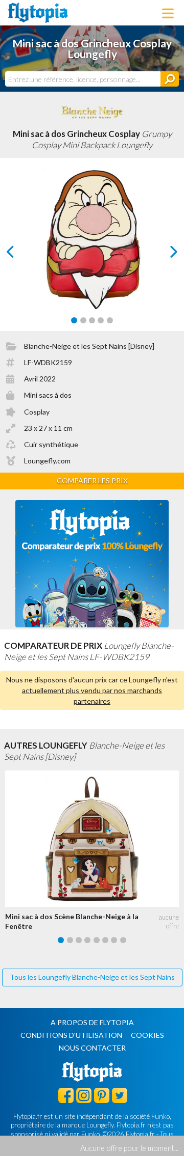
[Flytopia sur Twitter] (119, 1095)
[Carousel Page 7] (114, 940)
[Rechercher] (169, 79)
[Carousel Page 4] (101, 320)
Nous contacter (92, 1047)
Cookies (147, 1035)
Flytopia (38, 13)
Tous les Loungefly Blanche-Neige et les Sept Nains (92, 977)
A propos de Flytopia (92, 1022)
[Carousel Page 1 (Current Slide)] (74, 320)
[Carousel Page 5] (110, 320)
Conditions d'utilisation (71, 1035)
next (162, 254)
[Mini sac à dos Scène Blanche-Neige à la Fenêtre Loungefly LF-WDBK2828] (94, 838)
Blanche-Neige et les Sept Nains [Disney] (89, 346)
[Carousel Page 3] (92, 320)
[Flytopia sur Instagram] (83, 1095)
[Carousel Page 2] (83, 320)
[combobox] (82, 79)
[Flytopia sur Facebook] (66, 1095)
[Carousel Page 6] (105, 940)
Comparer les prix (92, 480)
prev (21, 254)
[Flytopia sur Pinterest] (101, 1095)
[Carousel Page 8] (123, 940)
